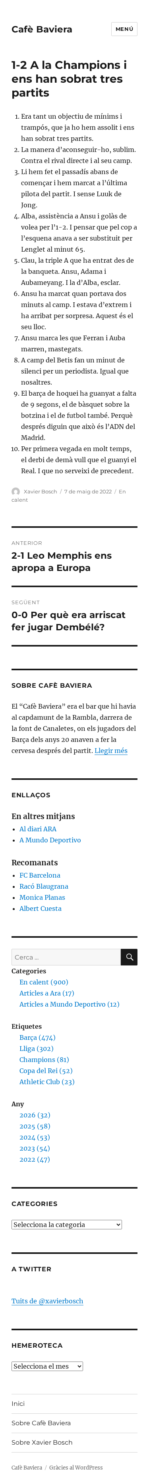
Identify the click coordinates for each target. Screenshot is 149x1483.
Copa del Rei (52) (46, 1071)
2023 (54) (34, 1148)
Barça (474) (37, 1037)
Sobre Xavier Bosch (42, 1442)
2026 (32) (34, 1115)
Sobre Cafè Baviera (41, 1423)
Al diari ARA (37, 829)
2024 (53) (34, 1137)
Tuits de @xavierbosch (47, 1301)
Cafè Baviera (42, 29)
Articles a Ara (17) (46, 993)
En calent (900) (43, 982)
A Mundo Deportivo (50, 840)
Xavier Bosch (40, 491)
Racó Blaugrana (43, 886)
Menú (124, 29)
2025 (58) (34, 1126)
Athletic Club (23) (47, 1082)
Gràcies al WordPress (76, 1467)
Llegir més (111, 751)
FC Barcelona (39, 875)
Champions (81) (44, 1060)
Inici (18, 1403)
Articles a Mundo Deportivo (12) (69, 1004)
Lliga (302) (36, 1049)
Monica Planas (42, 897)
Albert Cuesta (40, 908)
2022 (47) (34, 1159)
